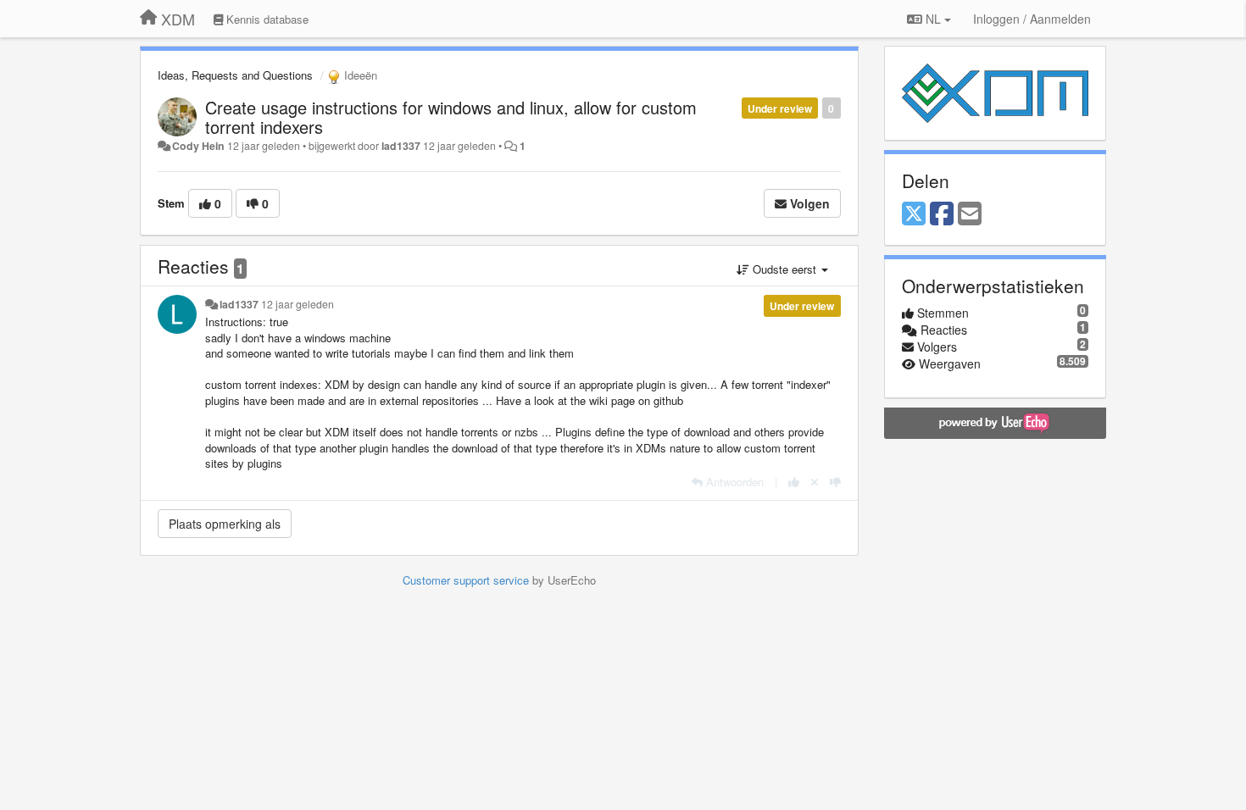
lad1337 (400, 145)
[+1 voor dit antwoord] (793, 482)
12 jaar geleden (297, 304)
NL (933, 18)
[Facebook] (942, 214)
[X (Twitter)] (914, 214)
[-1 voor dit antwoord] (835, 482)
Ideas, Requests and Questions (235, 75)
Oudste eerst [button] (784, 269)
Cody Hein (198, 145)
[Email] (970, 214)
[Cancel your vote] (814, 482)
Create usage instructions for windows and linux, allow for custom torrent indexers (451, 117)
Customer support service (466, 580)
